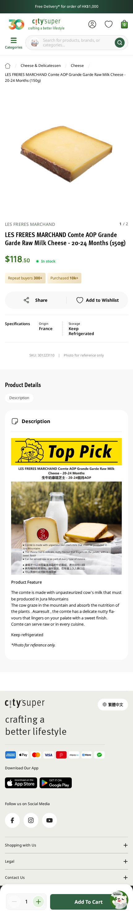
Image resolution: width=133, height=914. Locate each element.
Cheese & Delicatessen (41, 65)
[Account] (92, 24)
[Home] (8, 66)
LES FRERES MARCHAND (30, 224)
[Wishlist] (108, 24)
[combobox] (77, 42)
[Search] (120, 43)
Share (41, 300)
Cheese (77, 65)
